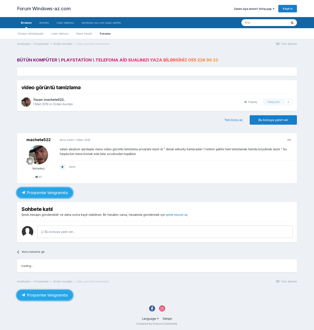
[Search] (292, 22)
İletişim (167, 318)
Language (149, 318)
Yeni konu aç (233, 120)
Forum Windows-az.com (43, 8)
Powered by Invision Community (157, 323)
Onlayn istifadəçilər (31, 33)
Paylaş (252, 102)
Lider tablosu (60, 33)
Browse (26, 22)
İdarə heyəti (84, 33)
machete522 (54, 99)
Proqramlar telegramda (46, 192)
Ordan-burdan (63, 104)
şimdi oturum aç (177, 214)
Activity (44, 22)
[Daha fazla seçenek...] (289, 140)
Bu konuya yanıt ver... (59, 232)
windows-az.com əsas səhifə (101, 22)
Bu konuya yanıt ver (273, 120)
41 (40, 176)
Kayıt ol (287, 8)
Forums (105, 33)
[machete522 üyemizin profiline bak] (26, 102)
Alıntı (72, 166)
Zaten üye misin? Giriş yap (253, 8)
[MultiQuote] (62, 166)
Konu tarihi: (75, 140)
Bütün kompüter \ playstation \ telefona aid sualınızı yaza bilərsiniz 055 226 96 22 (117, 60)
